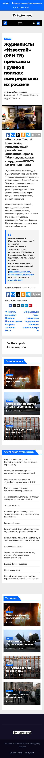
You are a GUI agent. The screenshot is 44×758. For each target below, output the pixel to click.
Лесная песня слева (13, 547)
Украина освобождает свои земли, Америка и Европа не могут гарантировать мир (19, 555)
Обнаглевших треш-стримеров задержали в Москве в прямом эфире (31, 320)
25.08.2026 (12, 622)
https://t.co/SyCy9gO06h (19, 272)
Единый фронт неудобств (15, 564)
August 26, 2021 (15, 280)
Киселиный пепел (12, 523)
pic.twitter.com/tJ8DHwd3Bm (21, 275)
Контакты (12, 752)
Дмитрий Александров (17, 92)
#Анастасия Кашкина (29, 95)
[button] (34, 23)
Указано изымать (11, 506)
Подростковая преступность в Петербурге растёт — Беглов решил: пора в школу (20, 462)
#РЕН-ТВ (16, 99)
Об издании (29, 752)
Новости (8, 38)
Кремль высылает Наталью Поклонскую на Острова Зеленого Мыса (13, 321)
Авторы (20, 752)
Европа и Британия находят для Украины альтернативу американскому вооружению (21, 514)
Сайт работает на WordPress (14, 744)
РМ (22, 385)
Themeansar (22, 747)
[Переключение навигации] (20, 23)
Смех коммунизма (12, 570)
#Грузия (7, 99)
